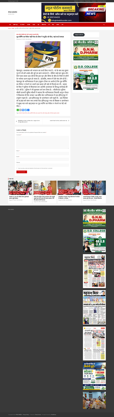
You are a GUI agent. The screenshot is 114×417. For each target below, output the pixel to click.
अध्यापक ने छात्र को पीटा (23, 113)
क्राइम (34, 24)
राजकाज (11, 193)
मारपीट (28, 34)
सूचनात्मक (31, 34)
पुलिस (49, 113)
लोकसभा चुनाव (70, 191)
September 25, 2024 (20, 39)
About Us (76, 1)
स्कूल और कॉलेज (36, 34)
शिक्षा (53, 24)
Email (17, 156)
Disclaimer (94, 1)
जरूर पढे (11, 179)
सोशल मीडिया (22, 193)
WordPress (53, 414)
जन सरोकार (22, 24)
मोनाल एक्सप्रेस (12, 12)
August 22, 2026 (86, 200)
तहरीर (43, 113)
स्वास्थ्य (57, 24)
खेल (38, 24)
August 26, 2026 (37, 201)
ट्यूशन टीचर (40, 113)
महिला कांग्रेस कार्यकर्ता (25, 191)
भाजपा (51, 191)
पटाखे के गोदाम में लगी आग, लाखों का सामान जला (58, 120)
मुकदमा (55, 113)
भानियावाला (52, 113)
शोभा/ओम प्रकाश (28, 39)
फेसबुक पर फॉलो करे (79, 34)
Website (18, 162)
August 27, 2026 (12, 200)
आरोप (28, 113)
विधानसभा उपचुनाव (76, 191)
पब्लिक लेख (44, 24)
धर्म (49, 24)
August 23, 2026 (61, 200)
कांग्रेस (11, 191)
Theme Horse (38, 414)
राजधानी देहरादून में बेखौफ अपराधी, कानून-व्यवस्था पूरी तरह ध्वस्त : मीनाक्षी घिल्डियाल (92, 197)
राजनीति (28, 24)
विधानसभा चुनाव (61, 193)
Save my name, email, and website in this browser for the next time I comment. (35, 168)
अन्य (62, 24)
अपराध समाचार (86, 193)
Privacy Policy (87, 1)
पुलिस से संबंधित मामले (22, 34)
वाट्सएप (58, 113)
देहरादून (46, 113)
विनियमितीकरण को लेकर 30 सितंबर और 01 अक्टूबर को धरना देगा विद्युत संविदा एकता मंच (29, 121)
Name (18, 150)
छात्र (37, 113)
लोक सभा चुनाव (64, 191)
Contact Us (81, 1)
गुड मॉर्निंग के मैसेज (32, 113)
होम (10, 24)
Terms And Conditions (101, 1)
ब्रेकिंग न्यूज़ (15, 24)
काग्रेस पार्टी (14, 191)
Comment (19, 134)
